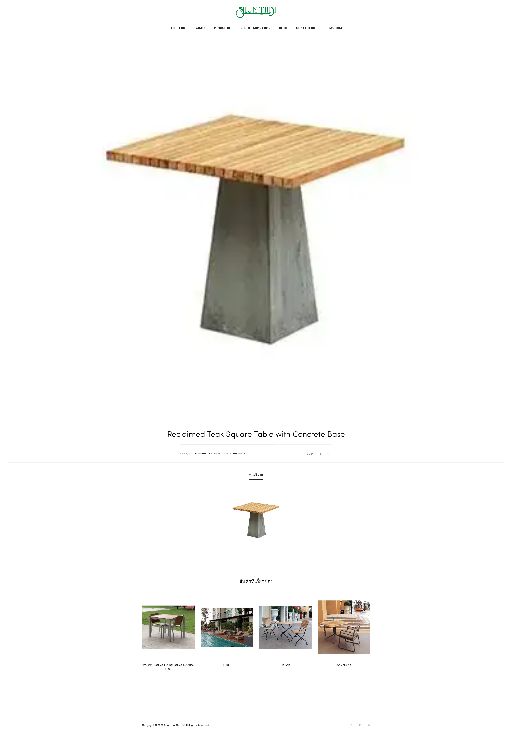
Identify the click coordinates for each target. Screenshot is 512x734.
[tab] (256, 475)
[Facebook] (351, 725)
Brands (199, 28)
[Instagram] (360, 725)
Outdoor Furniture (200, 453)
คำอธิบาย (256, 474)
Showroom (333, 28)
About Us (177, 28)
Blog (283, 28)
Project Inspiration (254, 28)
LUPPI (226, 665)
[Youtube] (369, 725)
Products (222, 28)
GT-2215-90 (239, 453)
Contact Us (305, 28)
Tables (216, 453)
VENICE (285, 665)
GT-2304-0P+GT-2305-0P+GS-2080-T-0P (168, 667)
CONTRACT (344, 665)
